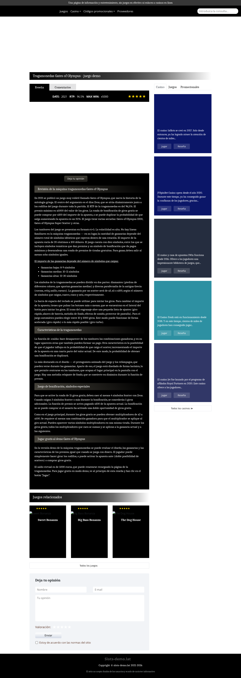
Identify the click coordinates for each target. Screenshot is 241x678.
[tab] (160, 87)
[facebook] (37, 178)
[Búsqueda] (235, 11)
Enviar (48, 635)
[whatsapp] (56, 178)
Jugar (164, 146)
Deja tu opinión (75, 178)
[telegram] (50, 178)
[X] (44, 178)
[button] (43, 45)
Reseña (48, 517)
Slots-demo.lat (118, 658)
